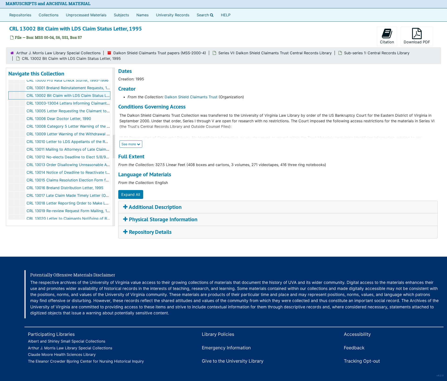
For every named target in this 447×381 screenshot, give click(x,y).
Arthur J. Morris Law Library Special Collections (58, 53)
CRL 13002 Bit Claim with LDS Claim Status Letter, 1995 (76, 95)
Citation (387, 42)
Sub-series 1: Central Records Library (377, 53)
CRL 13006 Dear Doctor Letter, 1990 (59, 118)
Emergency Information (226, 347)
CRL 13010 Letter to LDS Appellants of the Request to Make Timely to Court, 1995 (99, 141)
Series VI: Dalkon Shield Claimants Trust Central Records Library (275, 53)
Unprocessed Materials (86, 15)
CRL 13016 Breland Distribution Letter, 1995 (65, 187)
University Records (172, 15)
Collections (48, 15)
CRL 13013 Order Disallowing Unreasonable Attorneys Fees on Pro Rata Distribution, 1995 (106, 164)
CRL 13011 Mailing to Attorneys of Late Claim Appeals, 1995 (79, 149)
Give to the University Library (233, 361)
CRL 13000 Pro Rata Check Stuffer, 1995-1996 (67, 80)
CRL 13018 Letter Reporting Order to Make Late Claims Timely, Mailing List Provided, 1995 (106, 203)
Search (206, 14)
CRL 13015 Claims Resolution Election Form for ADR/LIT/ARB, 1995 (85, 180)
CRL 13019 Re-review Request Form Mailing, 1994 (70, 210)
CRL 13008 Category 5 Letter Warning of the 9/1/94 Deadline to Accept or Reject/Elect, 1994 (109, 126)
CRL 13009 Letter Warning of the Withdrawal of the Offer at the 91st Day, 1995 (96, 134)
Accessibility (357, 334)
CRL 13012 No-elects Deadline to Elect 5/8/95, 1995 (73, 157)
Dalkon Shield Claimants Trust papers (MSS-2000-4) (159, 53)
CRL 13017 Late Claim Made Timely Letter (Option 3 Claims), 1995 (85, 195)
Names (142, 15)
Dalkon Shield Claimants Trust (191, 97)
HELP (225, 15)
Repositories (20, 15)
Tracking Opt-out (362, 361)
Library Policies (218, 334)
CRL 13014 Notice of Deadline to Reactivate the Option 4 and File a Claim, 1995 (97, 172)
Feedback (354, 347)
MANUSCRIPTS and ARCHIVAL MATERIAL (48, 4)
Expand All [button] (130, 194)
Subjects (121, 15)
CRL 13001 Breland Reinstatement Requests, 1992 (70, 87)
